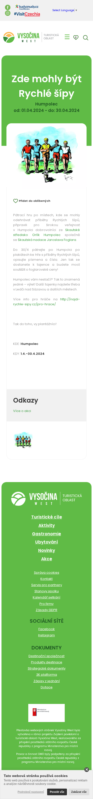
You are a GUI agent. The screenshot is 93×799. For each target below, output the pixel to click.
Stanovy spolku (46, 591)
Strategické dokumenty (46, 668)
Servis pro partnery (46, 585)
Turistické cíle (46, 517)
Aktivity (46, 525)
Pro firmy (46, 603)
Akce (46, 559)
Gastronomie (46, 534)
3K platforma (46, 674)
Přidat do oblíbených (34, 201)
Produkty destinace (46, 662)
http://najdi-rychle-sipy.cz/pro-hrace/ (46, 302)
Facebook (46, 629)
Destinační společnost (46, 656)
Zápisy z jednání (46, 681)
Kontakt (46, 578)
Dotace (47, 687)
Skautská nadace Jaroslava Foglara (47, 239)
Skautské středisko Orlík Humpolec (46, 232)
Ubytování (46, 542)
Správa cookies (46, 572)
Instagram (46, 635)
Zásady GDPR (46, 610)
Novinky (46, 550)
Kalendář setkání (46, 597)
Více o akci (22, 411)
